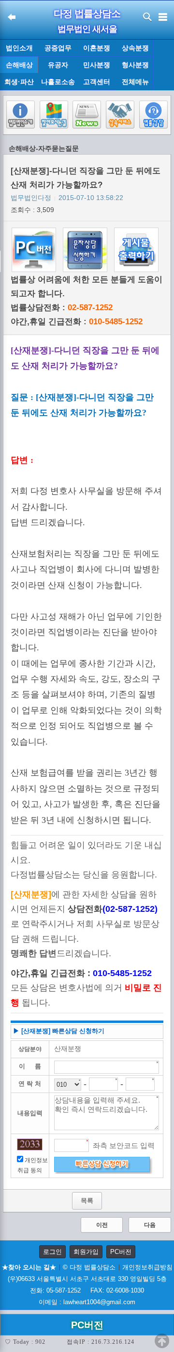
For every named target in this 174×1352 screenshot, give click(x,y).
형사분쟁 (135, 65)
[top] (162, 1341)
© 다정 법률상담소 (89, 1267)
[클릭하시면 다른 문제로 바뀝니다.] (30, 1144)
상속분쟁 (135, 48)
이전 (102, 1225)
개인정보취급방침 (147, 1267)
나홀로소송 (58, 82)
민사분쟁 (96, 65)
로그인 (52, 1251)
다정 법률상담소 (87, 13)
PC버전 (120, 1251)
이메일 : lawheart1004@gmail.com (87, 1302)
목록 (87, 1200)
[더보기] (163, 65)
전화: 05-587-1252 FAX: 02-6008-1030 (87, 1290)
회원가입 (86, 1251)
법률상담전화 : (62, 307)
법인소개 (19, 48)
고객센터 (96, 82)
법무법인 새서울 (87, 29)
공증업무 (58, 48)
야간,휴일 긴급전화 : (77, 321)
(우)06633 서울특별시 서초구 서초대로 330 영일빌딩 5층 (87, 1278)
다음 (150, 1225)
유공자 (58, 65)
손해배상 (19, 65)
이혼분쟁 (96, 48)
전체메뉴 (135, 82)
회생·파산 (19, 82)
